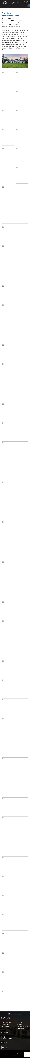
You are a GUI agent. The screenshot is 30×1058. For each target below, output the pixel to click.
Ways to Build (5, 1024)
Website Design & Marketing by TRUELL (11, 1055)
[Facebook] (25, 2)
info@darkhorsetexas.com (9, 1037)
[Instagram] (28, 2)
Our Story (20, 1022)
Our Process (5, 1026)
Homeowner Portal (22, 1026)
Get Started (20, 1028)
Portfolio (19, 1024)
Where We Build (6, 1022)
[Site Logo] (5, 4)
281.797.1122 (8, 1039)
